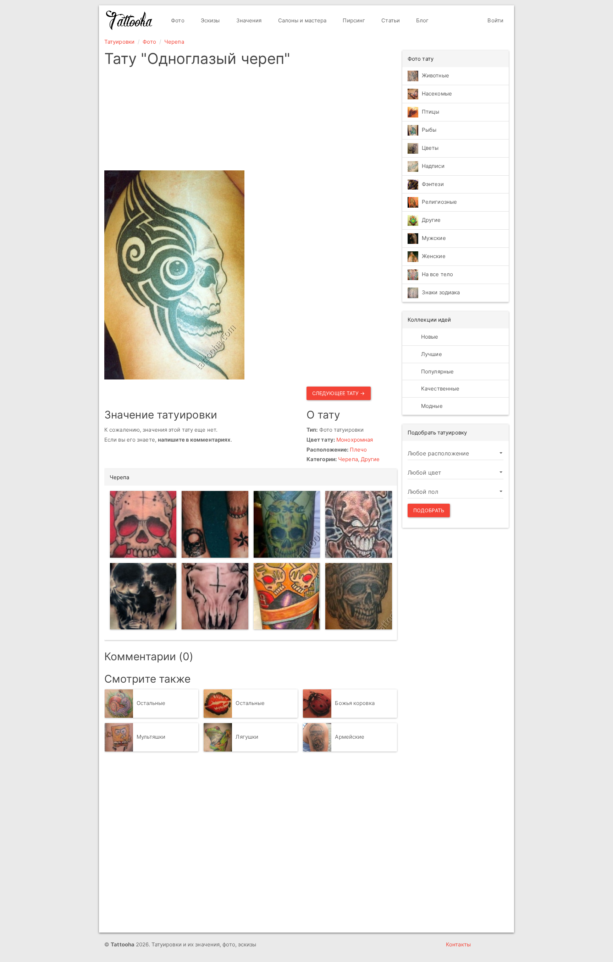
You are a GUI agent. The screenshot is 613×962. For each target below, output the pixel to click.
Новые (429, 336)
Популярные (437, 371)
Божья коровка (354, 703)
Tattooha (129, 20)
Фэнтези (433, 184)
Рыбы (429, 129)
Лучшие (431, 354)
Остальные (151, 703)
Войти (494, 20)
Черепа (174, 41)
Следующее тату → (338, 393)
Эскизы (209, 20)
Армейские (349, 736)
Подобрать (428, 510)
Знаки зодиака (441, 292)
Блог (422, 20)
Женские (434, 256)
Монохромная (354, 439)
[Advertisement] (250, 120)
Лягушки (247, 736)
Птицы (431, 111)
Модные (431, 406)
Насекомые (437, 93)
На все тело (437, 274)
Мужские (434, 238)
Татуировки (119, 41)
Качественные (439, 388)
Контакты (458, 944)
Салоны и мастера (302, 20)
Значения (248, 20)
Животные (435, 75)
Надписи (433, 166)
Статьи (390, 20)
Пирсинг (353, 20)
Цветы (430, 147)
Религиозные (439, 202)
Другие (370, 459)
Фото (177, 20)
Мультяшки (151, 736)
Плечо (358, 449)
